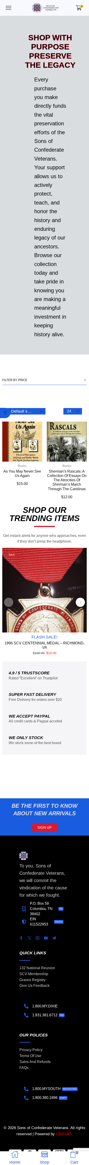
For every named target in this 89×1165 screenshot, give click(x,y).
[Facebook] (21, 938)
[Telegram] (54, 938)
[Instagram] (37, 938)
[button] (8, 8)
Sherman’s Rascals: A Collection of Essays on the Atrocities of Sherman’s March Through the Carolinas (66, 480)
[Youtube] (46, 938)
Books (22, 466)
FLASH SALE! (44, 637)
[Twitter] (29, 938)
